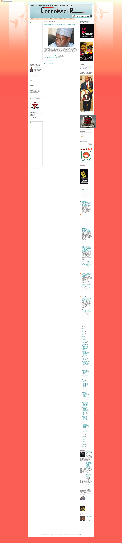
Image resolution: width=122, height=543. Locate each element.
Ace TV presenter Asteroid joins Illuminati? (89, 507)
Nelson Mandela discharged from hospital (85, 430)
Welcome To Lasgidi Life (86, 273)
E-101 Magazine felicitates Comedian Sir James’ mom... (85, 367)
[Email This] (59, 56)
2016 (83, 333)
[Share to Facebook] (62, 56)
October (84, 342)
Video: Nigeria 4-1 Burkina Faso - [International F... (85, 413)
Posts (83, 134)
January (84, 444)
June (84, 436)
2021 (83, 326)
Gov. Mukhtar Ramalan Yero (52, 57)
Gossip (46, 18)
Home (32, 18)
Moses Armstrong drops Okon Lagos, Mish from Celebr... (85, 358)
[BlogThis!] (60, 56)
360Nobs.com (84, 189)
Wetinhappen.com (85, 296)
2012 (83, 446)
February (84, 442)
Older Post (75, 96)
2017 (83, 331)
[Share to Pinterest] (63, 56)
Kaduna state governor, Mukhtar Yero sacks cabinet (85, 409)
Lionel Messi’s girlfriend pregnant (88, 475)
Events (55, 18)
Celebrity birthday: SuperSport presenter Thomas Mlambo (89, 486)
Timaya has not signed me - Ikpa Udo (85, 422)
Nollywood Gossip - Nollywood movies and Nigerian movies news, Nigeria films (86, 248)
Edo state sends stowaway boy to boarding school (85, 400)
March (84, 441)
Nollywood (66, 18)
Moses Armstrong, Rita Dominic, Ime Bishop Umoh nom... (85, 404)
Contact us (72, 18)
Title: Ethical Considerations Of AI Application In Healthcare (86, 275)
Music (51, 18)
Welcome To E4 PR (85, 261)
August (84, 433)
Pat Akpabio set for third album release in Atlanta (85, 372)
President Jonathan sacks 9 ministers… (85, 380)
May (84, 438)
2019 (83, 328)
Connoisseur (37, 67)
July (84, 434)
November (85, 341)
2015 (83, 334)
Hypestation (84, 214)
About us (37, 18)
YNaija (83, 309)
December (85, 339)
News (42, 18)
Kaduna (59, 57)
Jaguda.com (84, 228)
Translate (89, 68)
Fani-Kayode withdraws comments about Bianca (85, 418)
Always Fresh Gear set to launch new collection (84, 389)
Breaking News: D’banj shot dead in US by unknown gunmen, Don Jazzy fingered (89, 465)
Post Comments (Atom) (63, 98)
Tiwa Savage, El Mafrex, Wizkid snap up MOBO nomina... (85, 426)
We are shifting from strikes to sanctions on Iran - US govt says (86, 287)
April (84, 439)
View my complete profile (34, 76)
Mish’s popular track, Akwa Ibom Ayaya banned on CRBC (85, 347)
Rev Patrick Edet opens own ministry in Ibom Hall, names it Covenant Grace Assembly (89, 519)
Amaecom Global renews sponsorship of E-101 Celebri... (85, 363)
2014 (83, 336)
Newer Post (47, 96)
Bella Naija (84, 201)
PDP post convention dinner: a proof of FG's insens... (85, 394)
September (85, 344)
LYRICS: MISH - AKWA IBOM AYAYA (89, 453)
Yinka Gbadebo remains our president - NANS (85, 385)
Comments (84, 136)
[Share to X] (61, 56)
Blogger (79, 534)
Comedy (60, 18)
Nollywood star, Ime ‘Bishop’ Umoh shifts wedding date (85, 377)
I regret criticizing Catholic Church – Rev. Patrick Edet (89, 498)
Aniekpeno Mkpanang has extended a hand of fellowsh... (85, 353)
